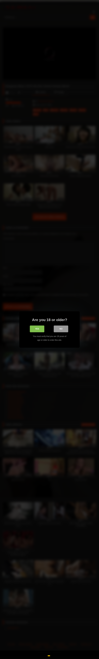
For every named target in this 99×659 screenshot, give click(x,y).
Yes (37, 329)
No (61, 329)
